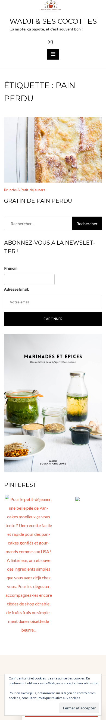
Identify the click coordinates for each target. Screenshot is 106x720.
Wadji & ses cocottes (53, 21)
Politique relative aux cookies (59, 698)
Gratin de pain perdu (38, 201)
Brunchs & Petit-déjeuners (24, 190)
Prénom (10, 268)
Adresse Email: (16, 289)
